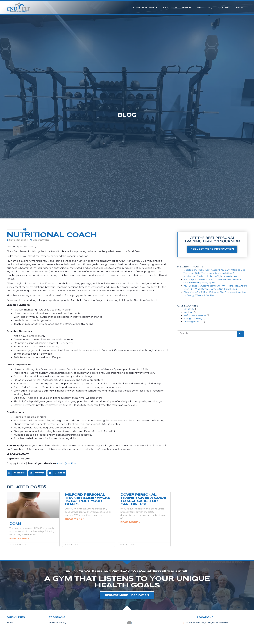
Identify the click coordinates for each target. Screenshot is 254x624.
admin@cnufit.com (67, 463)
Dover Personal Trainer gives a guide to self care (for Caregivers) (143, 499)
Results (186, 7)
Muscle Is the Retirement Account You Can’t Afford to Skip (214, 270)
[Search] (240, 334)
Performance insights (194, 315)
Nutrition (188, 312)
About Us (168, 7)
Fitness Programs (143, 7)
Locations (224, 7)
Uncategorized (41, 240)
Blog (200, 7)
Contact (240, 7)
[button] (17, 473)
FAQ (210, 7)
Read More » (19, 539)
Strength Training (192, 318)
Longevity (188, 309)
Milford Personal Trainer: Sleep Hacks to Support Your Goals (87, 499)
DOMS (15, 523)
